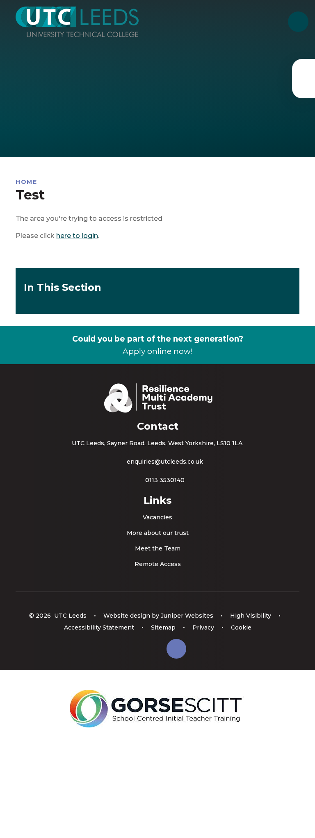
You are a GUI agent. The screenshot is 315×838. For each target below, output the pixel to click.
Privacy (203, 627)
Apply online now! (158, 351)
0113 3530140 (165, 480)
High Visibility (250, 615)
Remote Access (158, 564)
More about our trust (158, 533)
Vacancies (157, 517)
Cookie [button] (241, 627)
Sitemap (163, 627)
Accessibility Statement (99, 627)
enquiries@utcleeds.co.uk (165, 461)
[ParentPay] (303, 78)
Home (26, 182)
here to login (77, 236)
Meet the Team (157, 548)
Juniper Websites (187, 615)
